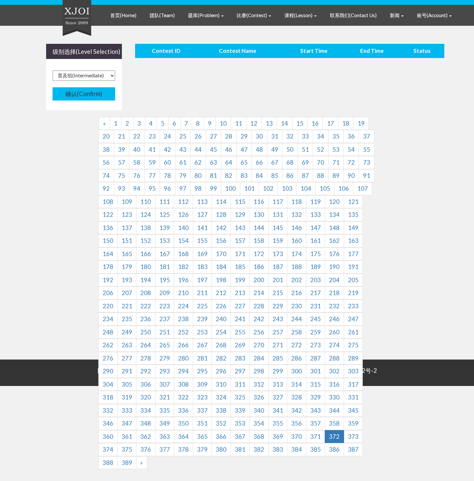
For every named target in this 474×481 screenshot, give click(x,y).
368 (258, 436)
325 (240, 397)
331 (353, 397)
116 (258, 201)
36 (351, 136)
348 (145, 423)
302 (334, 371)
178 (108, 266)
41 (152, 149)
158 (258, 240)
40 (136, 149)
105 (325, 188)
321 (164, 397)
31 (274, 136)
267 (202, 345)
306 (145, 384)
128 (221, 214)
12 (253, 123)
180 (145, 266)
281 (202, 358)
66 (259, 162)
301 (315, 371)
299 (277, 371)
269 (240, 345)
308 (183, 384)
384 (296, 449)
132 (296, 214)
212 (221, 292)
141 (202, 227)
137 (127, 227)
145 (277, 227)
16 (315, 123)
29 (244, 136)
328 (296, 397)
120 (334, 201)
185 (240, 266)
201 (277, 280)
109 (127, 201)
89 (336, 175)
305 (127, 384)
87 (305, 175)
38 (106, 149)
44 (198, 149)
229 (277, 306)
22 (136, 136)
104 (306, 188)
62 (198, 162)
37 (366, 136)
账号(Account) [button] (433, 15)
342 (296, 410)
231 (315, 306)
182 (183, 266)
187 (277, 266)
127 (202, 214)
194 (145, 280)
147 (315, 227)
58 (136, 162)
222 (145, 306)
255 (240, 332)
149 (353, 227)
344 (334, 410)
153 (164, 240)
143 (240, 227)
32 (289, 136)
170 (221, 253)
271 (277, 345)
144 (258, 227)
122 (108, 214)
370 (296, 436)
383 (277, 449)
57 (121, 162)
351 (202, 423)
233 (353, 306)
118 (296, 201)
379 (202, 449)
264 (145, 345)
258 (296, 332)
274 (334, 345)
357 (315, 423)
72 (351, 162)
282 (221, 358)
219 (353, 292)
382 (258, 449)
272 (296, 345)
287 (315, 358)
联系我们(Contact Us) (353, 15)
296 (221, 371)
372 (334, 436)
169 (202, 253)
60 (167, 162)
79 (182, 175)
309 (202, 384)
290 (108, 371)
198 (221, 280)
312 (258, 384)
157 (240, 240)
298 (258, 371)
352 (221, 423)
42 (167, 149)
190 (334, 266)
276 (108, 358)
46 (228, 149)
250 (145, 332)
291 (127, 371)
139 (164, 227)
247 (353, 318)
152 (145, 240)
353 (240, 423)
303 (353, 371)
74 (106, 175)
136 (108, 227)
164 (108, 253)
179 (127, 266)
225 (202, 306)
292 (145, 371)
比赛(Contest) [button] (252, 15)
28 (228, 136)
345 (353, 410)
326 (258, 397)
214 (258, 292)
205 (353, 280)
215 (277, 292)
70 (320, 162)
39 (121, 149)
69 (305, 162)
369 (277, 436)
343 (315, 410)
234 (108, 318)
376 (145, 449)
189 (315, 266)
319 (127, 397)
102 (268, 188)
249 (127, 332)
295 (202, 371)
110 (145, 201)
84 (259, 175)
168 (183, 253)
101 (249, 188)
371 (315, 436)
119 (315, 201)
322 (183, 397)
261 (353, 332)
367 (240, 436)
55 (366, 149)
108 (108, 201)
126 (183, 214)
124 (145, 214)
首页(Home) (123, 15)
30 (259, 136)
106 (343, 188)
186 (258, 266)
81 (213, 175)
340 (258, 410)
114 (221, 201)
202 (296, 280)
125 (164, 214)
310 (221, 384)
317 (353, 384)
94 (136, 188)
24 (167, 136)
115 (240, 201)
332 (108, 410)
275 (353, 345)
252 (183, 332)
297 (240, 371)
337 (202, 410)
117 (277, 201)
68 (289, 162)
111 (164, 201)
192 (108, 280)
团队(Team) (162, 15)
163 (353, 240)
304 (108, 384)
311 (240, 384)
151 (127, 240)
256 (258, 332)
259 (315, 332)
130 (258, 214)
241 (240, 318)
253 (202, 332)
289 (353, 358)
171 (240, 253)
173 (277, 253)
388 (108, 462)
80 (198, 175)
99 (213, 188)
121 (353, 201)
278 (145, 358)
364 (183, 436)
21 (121, 136)
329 (315, 397)
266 (183, 345)
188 (296, 266)
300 (296, 371)
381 (240, 449)
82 (228, 175)
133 (315, 214)
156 (221, 240)
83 (244, 175)
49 (274, 149)
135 (353, 214)
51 (305, 149)
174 (296, 253)
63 (213, 162)
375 (127, 449)
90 (351, 175)
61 (182, 162)
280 (183, 358)
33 (305, 136)
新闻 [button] (395, 15)
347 (127, 423)
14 (284, 123)
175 (315, 253)
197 (202, 280)
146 (296, 227)
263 (127, 345)
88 (320, 175)
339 (240, 410)
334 (145, 410)
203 (315, 280)
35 (336, 136)
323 (202, 397)
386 (334, 449)
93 (121, 188)
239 (202, 318)
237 (164, 318)
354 (258, 423)
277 (127, 358)
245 (315, 318)
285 (277, 358)
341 (277, 410)
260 (334, 332)
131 (277, 214)
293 (164, 371)
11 (238, 123)
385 (315, 449)
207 (127, 292)
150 (108, 240)
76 (136, 175)
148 (334, 227)
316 (334, 384)
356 (296, 423)
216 (296, 292)
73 (366, 162)
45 (213, 149)
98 (198, 188)
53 (336, 149)
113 (202, 201)
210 (183, 292)
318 (108, 397)
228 (258, 306)
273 (315, 345)
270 (258, 345)
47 (244, 149)
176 (334, 253)
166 (145, 253)
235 (127, 318)
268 (221, 345)
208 (145, 292)
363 (164, 436)
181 (164, 266)
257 (277, 332)
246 (334, 318)
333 (127, 410)
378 (183, 449)
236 (145, 318)
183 (202, 266)
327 (277, 397)
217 (315, 292)
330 (334, 397)
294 (183, 371)
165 (127, 253)
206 (108, 292)
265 (164, 345)
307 (164, 384)
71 (336, 162)
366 (221, 436)
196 (183, 280)
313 (277, 384)
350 (183, 423)
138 (145, 227)
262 (108, 345)
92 (106, 188)
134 (334, 214)
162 (334, 240)
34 (320, 136)
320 (145, 397)
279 (164, 358)
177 (353, 253)
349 (164, 423)
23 (152, 136)
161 (315, 240)
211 (202, 292)
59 (152, 162)
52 (320, 149)
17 (330, 123)
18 (345, 123)
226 (221, 306)
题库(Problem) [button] (204, 15)
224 (183, 306)
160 (296, 240)
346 (108, 423)
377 (164, 449)
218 (334, 292)
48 (259, 149)
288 (334, 358)
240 (221, 318)
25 (182, 136)
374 (108, 449)
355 (277, 423)
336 (183, 410)
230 (296, 306)
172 (258, 253)
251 (164, 332)
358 (334, 423)
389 (127, 462)
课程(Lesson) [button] (298, 15)
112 (183, 201)
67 (274, 162)
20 (106, 136)
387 (353, 449)
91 (366, 175)
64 (228, 162)
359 (353, 423)
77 (152, 175)
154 (183, 240)
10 (223, 123)
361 (127, 436)
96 (167, 188)
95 (152, 188)
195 (164, 280)
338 (221, 410)
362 (145, 436)
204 (334, 280)
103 (287, 188)
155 (202, 240)
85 (274, 175)
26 (198, 136)
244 (296, 318)
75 (121, 175)
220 (108, 306)
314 (296, 384)
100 (230, 188)
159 (277, 240)
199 (240, 280)
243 (277, 318)
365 (202, 436)
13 (269, 123)
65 (244, 162)
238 (183, 318)
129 (240, 214)
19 (361, 123)
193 (127, 280)
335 (164, 410)
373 (353, 436)
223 (164, 306)
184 (221, 266)
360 (108, 436)
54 (351, 149)
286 (296, 358)
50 (289, 149)
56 (106, 162)
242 (258, 318)
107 (362, 188)
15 (299, 123)
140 (183, 227)
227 (240, 306)
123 (127, 214)
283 (240, 358)
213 (240, 292)
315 (315, 384)
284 (258, 358)
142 (221, 227)
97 (182, 188)
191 (353, 266)
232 (334, 306)
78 (167, 175)
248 (108, 332)
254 (221, 332)
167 (164, 253)
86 (289, 175)
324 (221, 397)
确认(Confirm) (83, 93)
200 (258, 280)
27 (213, 136)
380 (221, 449)
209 (164, 292)
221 (127, 306)
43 (182, 149)
